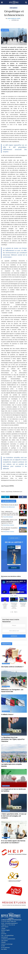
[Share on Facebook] (23, 497)
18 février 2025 (15, 20)
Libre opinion (13, 8)
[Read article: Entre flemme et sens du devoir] (23, 507)
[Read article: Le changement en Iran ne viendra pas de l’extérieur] (14, 778)
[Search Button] (26, 2)
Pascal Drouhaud (8, 517)
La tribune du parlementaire (8, 939)
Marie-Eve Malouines (9, 507)
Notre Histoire (4, 926)
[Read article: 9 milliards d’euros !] (14, 703)
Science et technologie (7, 944)
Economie (3, 933)
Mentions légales (5, 930)
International (4, 937)
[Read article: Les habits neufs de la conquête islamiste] (14, 753)
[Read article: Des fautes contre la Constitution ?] (14, 656)
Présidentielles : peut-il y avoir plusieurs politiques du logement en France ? (9, 521)
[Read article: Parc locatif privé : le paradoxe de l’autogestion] (23, 530)
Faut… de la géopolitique (7, 935)
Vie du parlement (5, 947)
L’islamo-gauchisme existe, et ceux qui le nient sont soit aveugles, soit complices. (13, 816)
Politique (3, 942)
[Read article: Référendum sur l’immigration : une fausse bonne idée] (14, 679)
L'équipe (3, 928)
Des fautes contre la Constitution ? (12, 666)
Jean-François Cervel (14, 18)
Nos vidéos (4, 949)
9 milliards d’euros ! (7, 714)
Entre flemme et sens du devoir (9, 505)
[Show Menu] (2, 2)
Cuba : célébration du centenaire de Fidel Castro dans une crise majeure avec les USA (9, 513)
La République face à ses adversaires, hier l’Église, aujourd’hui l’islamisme (12, 739)
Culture (3, 932)
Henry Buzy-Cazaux (8, 525)
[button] (15, 596)
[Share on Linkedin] (5, 497)
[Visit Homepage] (14, 2)
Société (3, 945)
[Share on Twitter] (14, 497)
